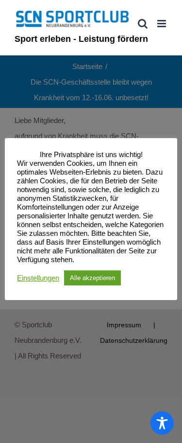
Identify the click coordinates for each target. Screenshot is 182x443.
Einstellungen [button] (38, 278)
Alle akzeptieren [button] (92, 278)
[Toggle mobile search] (143, 23)
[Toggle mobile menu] (162, 23)
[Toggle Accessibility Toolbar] (162, 423)
